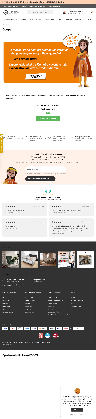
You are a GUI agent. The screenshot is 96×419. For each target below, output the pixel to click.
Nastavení (72, 414)
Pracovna (28, 309)
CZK (88, 6)
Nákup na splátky (53, 303)
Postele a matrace (7, 312)
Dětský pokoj (29, 306)
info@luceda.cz (39, 279)
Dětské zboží (6, 300)
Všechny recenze (55, 199)
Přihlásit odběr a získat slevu (40, 179)
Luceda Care (51, 306)
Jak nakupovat (13, 6)
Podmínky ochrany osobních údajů (58, 315)
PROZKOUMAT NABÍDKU (55, 2)
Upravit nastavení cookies (42, 342)
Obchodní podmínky (54, 312)
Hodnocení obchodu (77, 300)
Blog (72, 303)
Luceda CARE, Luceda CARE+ (38, 6)
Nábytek (4, 297)
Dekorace (5, 303)
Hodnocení (23, 6)
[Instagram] (21, 285)
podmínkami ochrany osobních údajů (55, 174)
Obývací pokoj (29, 297)
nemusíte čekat (83, 138)
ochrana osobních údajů (79, 405)
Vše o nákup (51, 309)
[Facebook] (16, 285)
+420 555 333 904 (15, 279)
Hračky (4, 309)
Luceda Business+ (55, 6)
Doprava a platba (53, 297)
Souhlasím (78, 409)
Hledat (55, 12)
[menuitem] (10, 19)
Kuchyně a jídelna (30, 300)
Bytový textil (6, 306)
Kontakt (73, 297)
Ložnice (27, 303)
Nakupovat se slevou (48, 118)
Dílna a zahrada (29, 312)
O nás (4, 6)
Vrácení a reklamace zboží (55, 300)
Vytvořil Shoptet (7, 344)
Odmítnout (82, 414)
